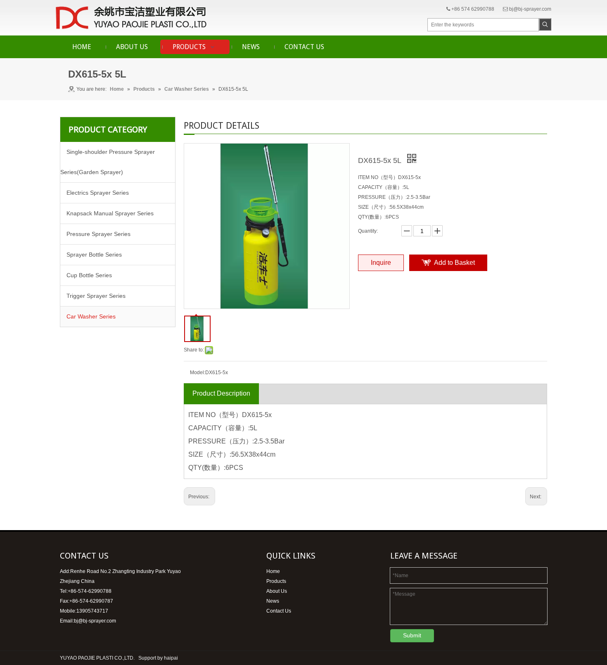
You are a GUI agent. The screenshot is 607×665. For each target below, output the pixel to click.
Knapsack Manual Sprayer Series (110, 213)
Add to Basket (454, 262)
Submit (412, 635)
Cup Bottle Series (89, 275)
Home (273, 571)
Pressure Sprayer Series (98, 234)
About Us (276, 591)
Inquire (381, 262)
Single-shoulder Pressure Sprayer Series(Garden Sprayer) (107, 162)
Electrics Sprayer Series (97, 192)
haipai (171, 658)
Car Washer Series (91, 316)
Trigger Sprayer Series (96, 295)
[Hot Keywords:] (545, 24)
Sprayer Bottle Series (94, 254)
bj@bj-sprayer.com (530, 9)
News (272, 601)
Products (276, 581)
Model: (197, 372)
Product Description (221, 393)
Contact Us (278, 611)
